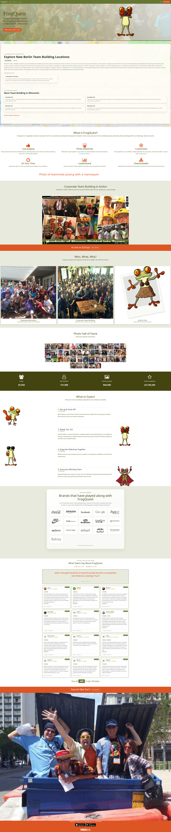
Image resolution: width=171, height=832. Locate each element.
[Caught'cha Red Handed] (104, 352)
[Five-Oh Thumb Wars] (73, 359)
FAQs (10, 2)
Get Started (95, 248)
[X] (86, 830)
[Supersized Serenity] (48, 359)
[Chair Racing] (79, 359)
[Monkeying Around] (98, 352)
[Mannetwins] (54, 359)
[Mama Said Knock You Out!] (48, 352)
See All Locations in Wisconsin (11, 115)
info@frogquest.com (88, 821)
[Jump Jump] (92, 346)
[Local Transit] (73, 352)
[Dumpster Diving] (85, 359)
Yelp (47, 606)
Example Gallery (84, 153)
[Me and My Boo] (67, 346)
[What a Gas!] (54, 352)
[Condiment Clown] (98, 365)
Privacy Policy (79, 821)
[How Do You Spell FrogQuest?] (92, 352)
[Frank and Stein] (60, 352)
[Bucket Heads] (104, 359)
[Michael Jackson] (60, 359)
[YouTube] (81, 830)
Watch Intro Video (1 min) (12, 30)
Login (160, 2)
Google (77, 606)
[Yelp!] (90, 830)
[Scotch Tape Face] (67, 359)
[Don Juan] (48, 346)
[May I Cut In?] (117, 352)
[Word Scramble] (111, 359)
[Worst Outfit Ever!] (98, 346)
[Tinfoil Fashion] (123, 346)
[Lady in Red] (111, 346)
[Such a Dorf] (54, 346)
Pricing (19, 2)
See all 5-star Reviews (85, 681)
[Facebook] (84, 830)
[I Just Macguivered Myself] (79, 346)
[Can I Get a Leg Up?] (85, 346)
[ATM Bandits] (104, 346)
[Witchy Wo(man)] (111, 352)
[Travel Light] (117, 346)
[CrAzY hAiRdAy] (85, 352)
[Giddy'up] (92, 359)
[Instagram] (88, 830)
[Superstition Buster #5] (60, 346)
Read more (46, 603)
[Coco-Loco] (73, 365)
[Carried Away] (117, 359)
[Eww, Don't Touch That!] (123, 359)
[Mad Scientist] (79, 352)
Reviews (15, 2)
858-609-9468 (98, 821)
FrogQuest (4, 2)
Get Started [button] (166, 2)
